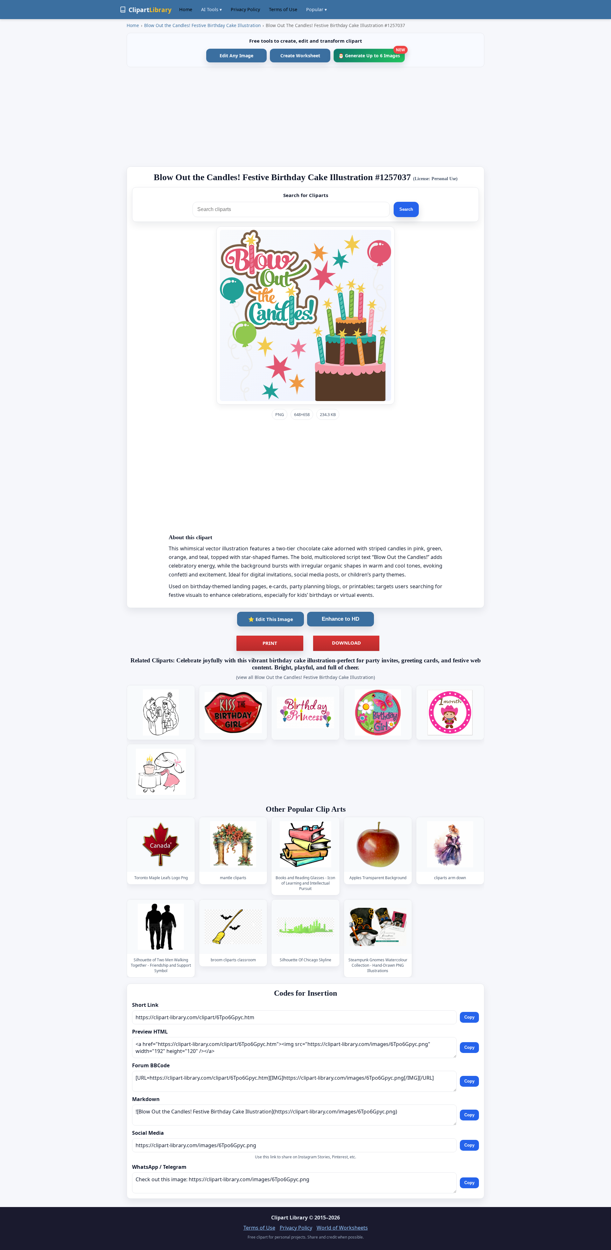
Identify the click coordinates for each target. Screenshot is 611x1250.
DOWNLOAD (346, 642)
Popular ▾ (316, 9)
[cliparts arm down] (450, 845)
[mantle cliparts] (233, 845)
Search (406, 209)
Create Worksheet (300, 56)
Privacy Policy (245, 9)
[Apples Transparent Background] (377, 845)
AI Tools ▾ (211, 9)
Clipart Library (289, 1217)
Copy (469, 1017)
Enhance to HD (340, 619)
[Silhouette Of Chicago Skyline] (305, 927)
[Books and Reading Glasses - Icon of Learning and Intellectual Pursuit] (305, 845)
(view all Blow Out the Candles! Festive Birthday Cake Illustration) (305, 677)
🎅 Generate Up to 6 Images (371, 54)
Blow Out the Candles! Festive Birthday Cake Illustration (202, 25)
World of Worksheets (342, 1227)
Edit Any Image (236, 56)
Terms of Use (283, 9)
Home (185, 9)
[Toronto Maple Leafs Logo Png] (161, 845)
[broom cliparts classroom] (233, 927)
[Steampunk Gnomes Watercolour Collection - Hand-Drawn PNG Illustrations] (377, 927)
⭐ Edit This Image (270, 619)
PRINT (270, 643)
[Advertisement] (305, 116)
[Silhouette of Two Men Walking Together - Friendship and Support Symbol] (161, 927)
